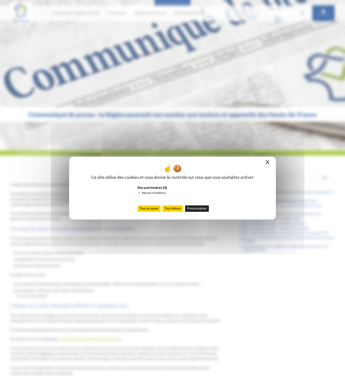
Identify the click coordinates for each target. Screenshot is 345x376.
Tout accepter (149, 208)
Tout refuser (173, 208)
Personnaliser (197, 208)
